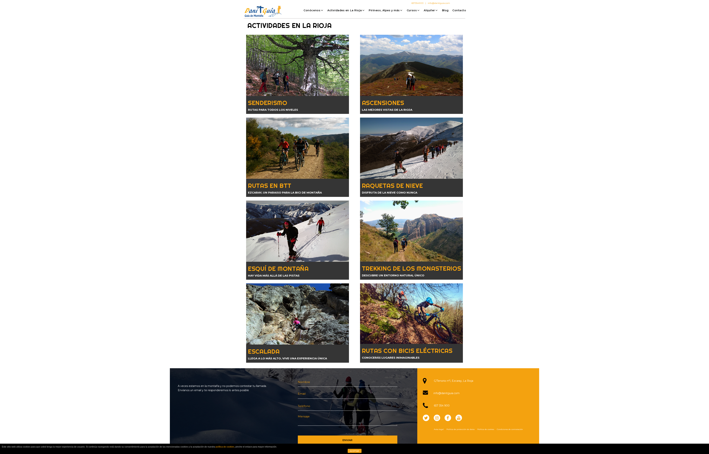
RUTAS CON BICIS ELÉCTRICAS (407, 350)
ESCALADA (264, 351)
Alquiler (429, 10)
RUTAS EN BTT (269, 185)
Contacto (459, 10)
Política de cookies (485, 429)
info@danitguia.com (439, 3)
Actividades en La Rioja (344, 10)
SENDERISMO (267, 102)
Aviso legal (439, 429)
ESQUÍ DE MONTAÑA (278, 268)
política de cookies (225, 446)
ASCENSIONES (383, 102)
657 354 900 (442, 405)
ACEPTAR (354, 451)
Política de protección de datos (460, 429)
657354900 (417, 3)
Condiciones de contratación (510, 429)
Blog (445, 10)
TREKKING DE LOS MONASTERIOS (411, 268)
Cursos (412, 10)
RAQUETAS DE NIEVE (392, 185)
